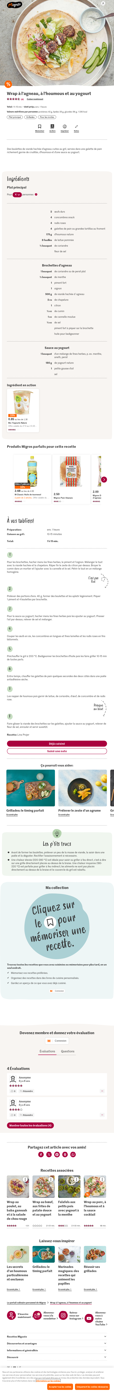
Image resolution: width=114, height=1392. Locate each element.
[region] (57, 1380)
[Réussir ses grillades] (95, 1268)
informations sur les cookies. (48, 1380)
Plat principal (15, 117)
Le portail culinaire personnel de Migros (26, 1302)
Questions (67, 1051)
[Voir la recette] (18, 1201)
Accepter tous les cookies (60, 1386)
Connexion (59, 991)
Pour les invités (47, 117)
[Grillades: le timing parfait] (44, 1268)
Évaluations (47, 1051)
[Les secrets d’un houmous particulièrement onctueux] (18, 1268)
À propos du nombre (36, 194)
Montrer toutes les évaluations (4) (30, 1125)
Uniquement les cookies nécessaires (92, 1386)
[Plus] (102, 1091)
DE (8, 1367)
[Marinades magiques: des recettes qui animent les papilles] (69, 1268)
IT (20, 1367)
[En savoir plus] (30, 812)
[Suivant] (104, 480)
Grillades (30, 117)
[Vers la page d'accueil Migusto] (14, 3)
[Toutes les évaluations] (13, 99)
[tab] (57, 1336)
